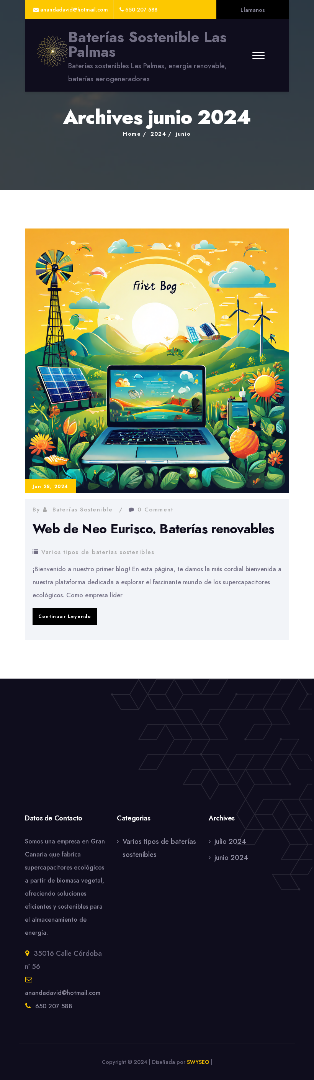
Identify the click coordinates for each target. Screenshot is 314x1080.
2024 (158, 134)
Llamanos (252, 10)
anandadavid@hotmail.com (62, 992)
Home (132, 134)
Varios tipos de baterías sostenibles (97, 552)
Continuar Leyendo (67, 619)
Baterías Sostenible (82, 509)
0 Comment (155, 509)
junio (183, 134)
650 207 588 (53, 1006)
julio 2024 (230, 842)
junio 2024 (231, 858)
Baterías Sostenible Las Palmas (147, 44)
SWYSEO (198, 1062)
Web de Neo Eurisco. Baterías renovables (153, 528)
